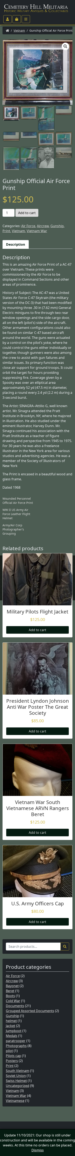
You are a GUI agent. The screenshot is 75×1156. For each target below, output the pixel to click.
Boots (10, 996)
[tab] (15, 244)
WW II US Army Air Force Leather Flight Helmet (16, 514)
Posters (12, 1060)
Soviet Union (16, 1075)
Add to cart (27, 213)
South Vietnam (17, 1070)
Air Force (28, 226)
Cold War (13, 1001)
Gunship (57, 226)
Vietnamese (15, 1100)
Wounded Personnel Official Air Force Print (17, 501)
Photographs (16, 1045)
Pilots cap (13, 1055)
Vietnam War (37, 231)
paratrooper (15, 1040)
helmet (11, 1020)
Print (6, 231)
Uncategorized (17, 1085)
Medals (11, 1035)
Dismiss (37, 1150)
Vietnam (19, 30)
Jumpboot (13, 1030)
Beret (10, 991)
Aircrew (43, 226)
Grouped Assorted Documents (30, 1011)
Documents (15, 1006)
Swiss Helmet (16, 1080)
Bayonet (12, 986)
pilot (9, 1050)
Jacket (10, 1025)
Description (15, 244)
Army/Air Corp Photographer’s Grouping (13, 529)
